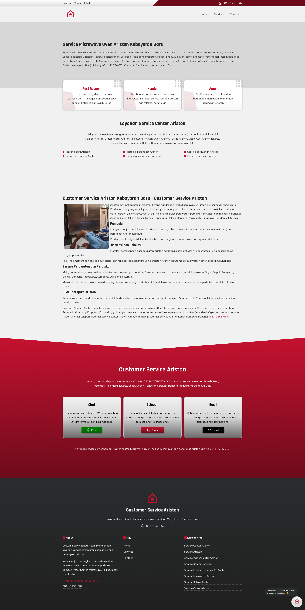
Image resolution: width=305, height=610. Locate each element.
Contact (234, 14)
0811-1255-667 (218, 316)
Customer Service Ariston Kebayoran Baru (148, 65)
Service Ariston (193, 551)
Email (215, 430)
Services (219, 14)
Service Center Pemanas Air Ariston (205, 569)
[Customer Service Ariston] (71, 14)
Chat (94, 430)
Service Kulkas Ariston (197, 582)
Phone (155, 430)
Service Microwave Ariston (199, 576)
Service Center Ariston (197, 545)
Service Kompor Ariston (198, 563)
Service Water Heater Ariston (201, 557)
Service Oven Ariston (196, 588)
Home (203, 14)
